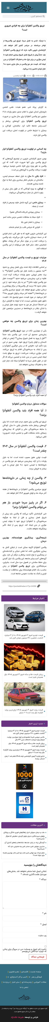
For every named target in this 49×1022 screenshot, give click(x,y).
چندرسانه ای (27, 982)
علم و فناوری (14, 972)
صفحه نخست (35, 972)
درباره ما (6, 982)
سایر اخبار (16, 982)
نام (44, 913)
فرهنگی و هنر (36, 977)
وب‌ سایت (42, 936)
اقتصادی (24, 972)
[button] (8, 8)
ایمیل (43, 924)
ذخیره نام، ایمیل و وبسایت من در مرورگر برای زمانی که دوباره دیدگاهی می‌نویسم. (24, 950)
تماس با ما (24, 987)
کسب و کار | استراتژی (18, 977)
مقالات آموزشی (40, 982)
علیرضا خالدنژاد (17, 1017)
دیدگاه (42, 879)
